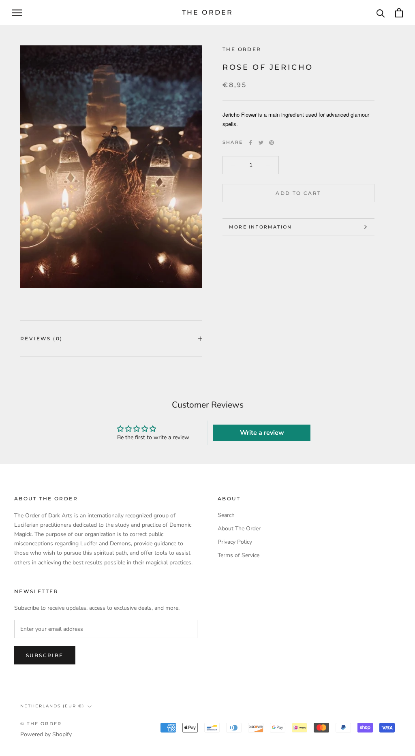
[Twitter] (261, 142)
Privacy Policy (235, 542)
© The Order (41, 723)
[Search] (380, 13)
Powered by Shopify (46, 734)
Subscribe (45, 655)
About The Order (239, 528)
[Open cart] (399, 12)
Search (226, 515)
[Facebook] (250, 142)
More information (260, 227)
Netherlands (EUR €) (52, 706)
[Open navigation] (17, 12)
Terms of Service (238, 555)
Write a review (262, 432)
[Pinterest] (271, 142)
